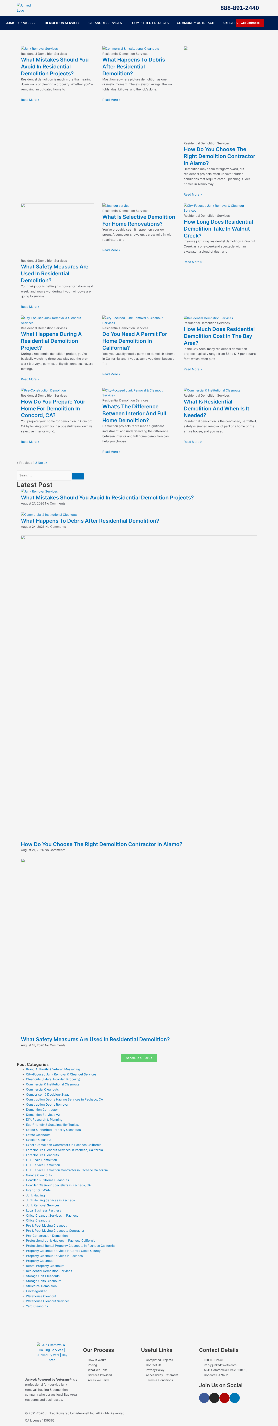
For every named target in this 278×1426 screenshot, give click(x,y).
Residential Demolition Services (49, 1271)
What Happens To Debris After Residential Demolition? (133, 66)
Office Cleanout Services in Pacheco (52, 1215)
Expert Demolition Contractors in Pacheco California (63, 1145)
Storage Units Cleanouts (43, 1281)
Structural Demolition (41, 1286)
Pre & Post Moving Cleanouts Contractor (55, 1230)
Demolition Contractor (42, 1110)
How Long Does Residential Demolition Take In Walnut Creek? (218, 229)
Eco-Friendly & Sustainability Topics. (52, 1125)
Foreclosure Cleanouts (42, 1155)
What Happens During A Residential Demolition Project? (51, 341)
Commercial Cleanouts (42, 1089)
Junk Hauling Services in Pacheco (50, 1200)
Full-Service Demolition (43, 1165)
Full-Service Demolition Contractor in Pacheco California (67, 1170)
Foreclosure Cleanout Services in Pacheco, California (64, 1150)
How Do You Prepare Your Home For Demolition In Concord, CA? (53, 408)
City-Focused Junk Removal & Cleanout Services (61, 1074)
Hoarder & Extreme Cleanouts (47, 1180)
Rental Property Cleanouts (45, 1266)
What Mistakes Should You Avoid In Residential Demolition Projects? (55, 66)
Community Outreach (195, 23)
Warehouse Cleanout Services (48, 1301)
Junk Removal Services (43, 1205)
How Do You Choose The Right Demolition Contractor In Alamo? (219, 156)
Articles (230, 23)
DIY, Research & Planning (44, 1119)
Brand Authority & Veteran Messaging (53, 1069)
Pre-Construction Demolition (47, 1236)
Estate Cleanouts (38, 1135)
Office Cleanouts (38, 1220)
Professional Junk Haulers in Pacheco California (60, 1240)
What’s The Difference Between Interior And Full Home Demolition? (134, 413)
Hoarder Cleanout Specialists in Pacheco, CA (58, 1185)
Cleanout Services (105, 23)
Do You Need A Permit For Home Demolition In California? (134, 341)
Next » (42, 463)
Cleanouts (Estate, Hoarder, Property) (53, 1079)
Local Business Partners (43, 1210)
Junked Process (20, 23)
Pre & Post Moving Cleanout (46, 1225)
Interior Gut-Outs (38, 1190)
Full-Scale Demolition (41, 1160)
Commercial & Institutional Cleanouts (52, 1084)
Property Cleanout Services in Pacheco (54, 1256)
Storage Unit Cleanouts (43, 1276)
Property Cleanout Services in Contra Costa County (63, 1251)
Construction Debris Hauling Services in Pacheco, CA (64, 1099)
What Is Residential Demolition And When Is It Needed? (216, 408)
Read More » (30, 100)
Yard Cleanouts (37, 1306)
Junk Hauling (35, 1195)
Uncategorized (36, 1291)
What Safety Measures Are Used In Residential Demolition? (54, 273)
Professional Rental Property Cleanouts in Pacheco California (70, 1246)
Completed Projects (150, 23)
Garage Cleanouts (39, 1175)
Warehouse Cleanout (41, 1296)
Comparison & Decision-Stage (48, 1094)
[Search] (78, 476)
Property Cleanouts (40, 1261)
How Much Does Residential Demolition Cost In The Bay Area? (219, 336)
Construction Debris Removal (47, 1104)
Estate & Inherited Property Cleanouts (53, 1130)
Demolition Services (62, 23)
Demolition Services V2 (43, 1115)
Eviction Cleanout (38, 1140)
